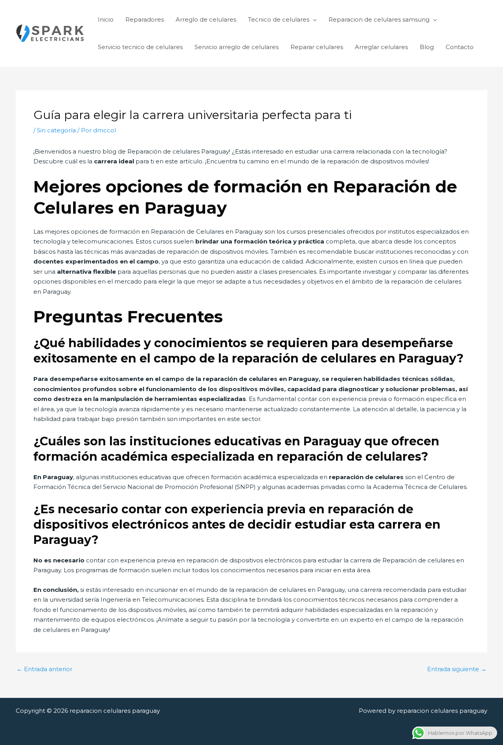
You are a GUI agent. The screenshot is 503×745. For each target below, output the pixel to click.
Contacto (460, 47)
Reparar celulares (316, 47)
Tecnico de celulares (278, 19)
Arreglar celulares (381, 47)
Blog (427, 47)
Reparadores (144, 19)
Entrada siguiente (456, 669)
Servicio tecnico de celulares (140, 47)
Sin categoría (56, 130)
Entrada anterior (44, 669)
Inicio (106, 19)
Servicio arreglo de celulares (237, 47)
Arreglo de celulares (206, 19)
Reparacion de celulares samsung (379, 19)
